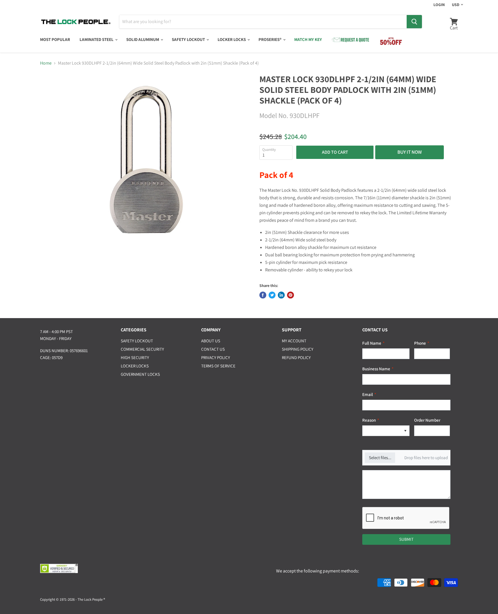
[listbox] (386, 430)
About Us (210, 340)
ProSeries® (270, 39)
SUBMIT (406, 539)
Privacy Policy (215, 357)
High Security (135, 357)
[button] (405, 431)
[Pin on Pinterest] (290, 295)
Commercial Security (142, 349)
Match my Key (308, 39)
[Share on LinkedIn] (281, 295)
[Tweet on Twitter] (272, 295)
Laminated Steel (97, 39)
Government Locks (140, 374)
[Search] (414, 21)
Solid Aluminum (143, 39)
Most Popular (55, 39)
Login (439, 4)
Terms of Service (218, 366)
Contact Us (213, 349)
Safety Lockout (189, 39)
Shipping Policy (297, 349)
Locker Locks (232, 39)
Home (46, 63)
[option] (382, 431)
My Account (294, 340)
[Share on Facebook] (262, 295)
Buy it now (409, 152)
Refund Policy (296, 357)
